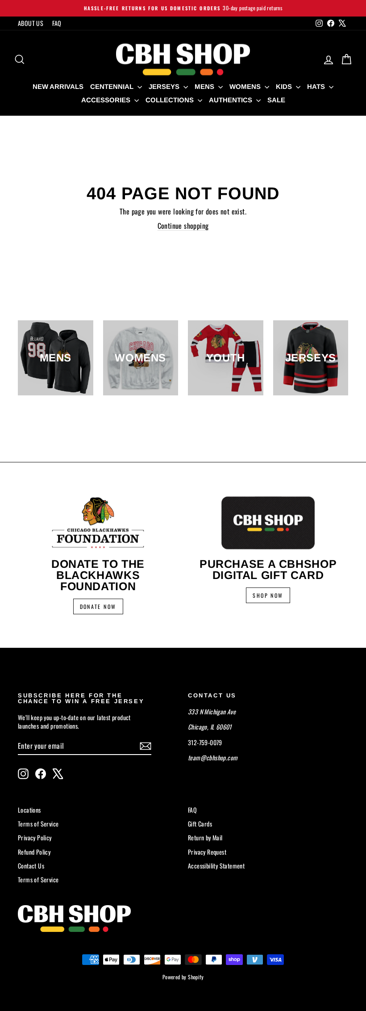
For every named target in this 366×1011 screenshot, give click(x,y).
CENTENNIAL (112, 86)
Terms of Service (38, 823)
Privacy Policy (35, 837)
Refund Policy (34, 851)
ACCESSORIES (106, 100)
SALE (276, 100)
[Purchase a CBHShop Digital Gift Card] (268, 523)
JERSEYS (165, 86)
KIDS (285, 86)
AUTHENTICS (231, 100)
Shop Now (268, 595)
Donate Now (98, 606)
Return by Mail (205, 837)
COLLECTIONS (170, 100)
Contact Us (31, 865)
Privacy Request (207, 851)
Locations (29, 809)
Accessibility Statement (216, 865)
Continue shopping (183, 225)
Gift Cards (200, 823)
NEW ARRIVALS (58, 86)
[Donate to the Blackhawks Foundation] (98, 523)
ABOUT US (30, 23)
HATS (317, 86)
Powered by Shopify (183, 977)
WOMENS (245, 86)
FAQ (56, 23)
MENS (205, 86)
